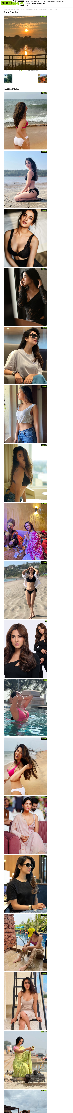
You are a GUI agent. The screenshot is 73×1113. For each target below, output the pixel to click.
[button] (27, 5)
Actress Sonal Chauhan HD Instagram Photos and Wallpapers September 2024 (28, 9)
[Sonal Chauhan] (25, 69)
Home (5, 9)
